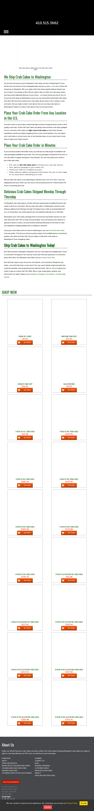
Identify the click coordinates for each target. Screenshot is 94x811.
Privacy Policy (71, 803)
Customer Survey (42, 768)
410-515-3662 (7, 794)
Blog (37, 763)
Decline (48, 807)
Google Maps (6, 796)
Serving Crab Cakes (10, 770)
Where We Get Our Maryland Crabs (16, 766)
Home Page (6, 758)
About (4, 761)
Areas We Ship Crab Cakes (45, 775)
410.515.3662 (47, 23)
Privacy (38, 773)
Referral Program (42, 766)
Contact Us (39, 761)
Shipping (38, 758)
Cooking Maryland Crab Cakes (14, 768)
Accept (83, 803)
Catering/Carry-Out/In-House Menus (17, 773)
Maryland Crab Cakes (43, 770)
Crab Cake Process (9, 763)
